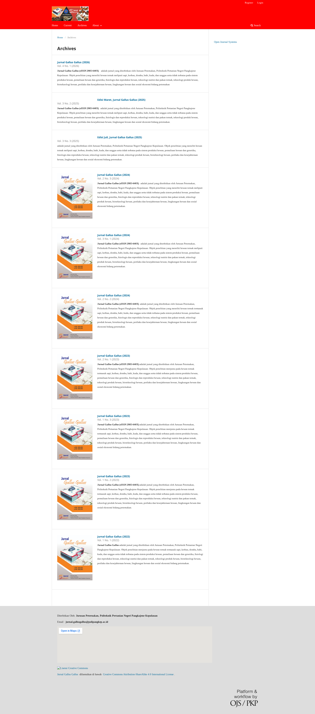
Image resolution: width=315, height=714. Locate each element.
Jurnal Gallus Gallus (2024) (113, 174)
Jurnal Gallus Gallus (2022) (113, 536)
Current (68, 25)
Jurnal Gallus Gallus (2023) (113, 355)
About (96, 25)
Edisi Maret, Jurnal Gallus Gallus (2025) (121, 99)
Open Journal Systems (225, 42)
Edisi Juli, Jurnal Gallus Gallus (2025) (119, 137)
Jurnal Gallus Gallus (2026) (73, 62)
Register (249, 2)
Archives (82, 25)
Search (257, 25)
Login (260, 2)
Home (55, 25)
